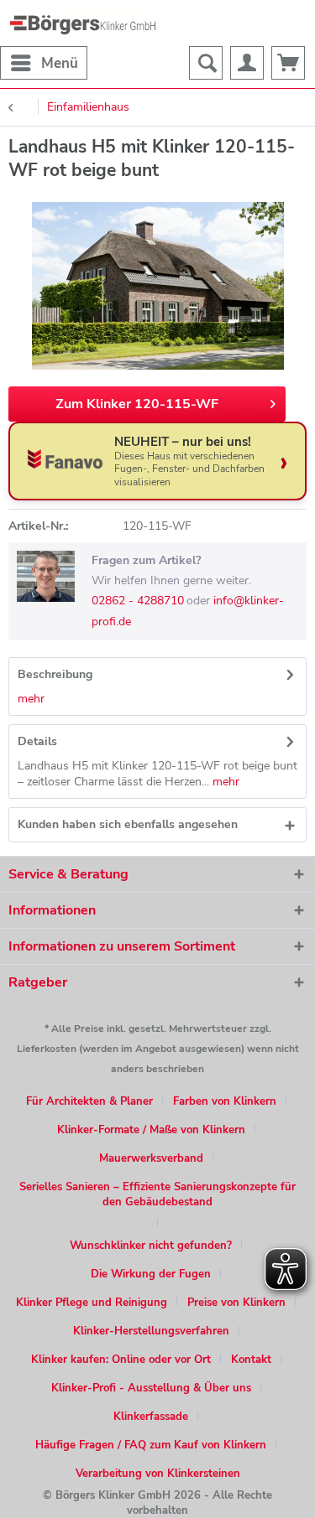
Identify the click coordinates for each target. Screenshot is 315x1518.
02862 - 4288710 (138, 601)
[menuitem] (43, 63)
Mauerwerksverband (151, 1158)
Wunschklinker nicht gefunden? (151, 1245)
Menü (59, 63)
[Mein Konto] (247, 63)
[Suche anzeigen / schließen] (206, 63)
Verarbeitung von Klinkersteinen (158, 1473)
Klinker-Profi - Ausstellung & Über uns (151, 1388)
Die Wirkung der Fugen (151, 1274)
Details (37, 741)
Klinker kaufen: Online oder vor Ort (121, 1359)
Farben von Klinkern (224, 1101)
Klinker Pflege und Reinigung (91, 1302)
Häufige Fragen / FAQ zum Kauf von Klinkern (150, 1445)
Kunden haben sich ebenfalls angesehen (128, 824)
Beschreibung (55, 674)
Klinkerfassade (150, 1416)
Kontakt (251, 1359)
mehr (31, 699)
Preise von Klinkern (236, 1302)
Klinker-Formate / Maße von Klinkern (151, 1129)
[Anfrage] (288, 63)
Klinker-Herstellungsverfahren (151, 1331)
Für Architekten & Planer (89, 1101)
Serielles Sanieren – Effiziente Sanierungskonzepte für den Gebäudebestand (157, 1194)
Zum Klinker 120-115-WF (136, 404)
